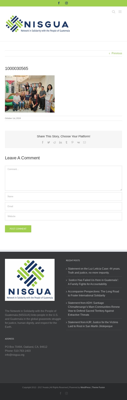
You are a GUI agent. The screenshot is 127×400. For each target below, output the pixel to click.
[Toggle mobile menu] (120, 11)
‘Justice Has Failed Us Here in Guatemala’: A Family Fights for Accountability (93, 282)
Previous (117, 53)
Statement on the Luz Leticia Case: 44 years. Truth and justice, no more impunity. (94, 270)
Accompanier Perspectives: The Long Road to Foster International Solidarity (93, 293)
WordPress (85, 387)
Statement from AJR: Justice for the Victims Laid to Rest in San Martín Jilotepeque (93, 324)
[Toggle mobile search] (113, 11)
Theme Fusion (98, 387)
